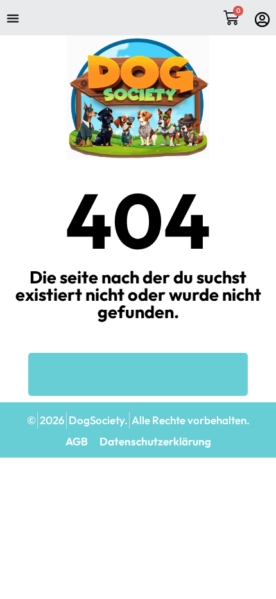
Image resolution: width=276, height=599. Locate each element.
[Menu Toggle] (12, 18)
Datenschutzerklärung (155, 441)
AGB (76, 441)
